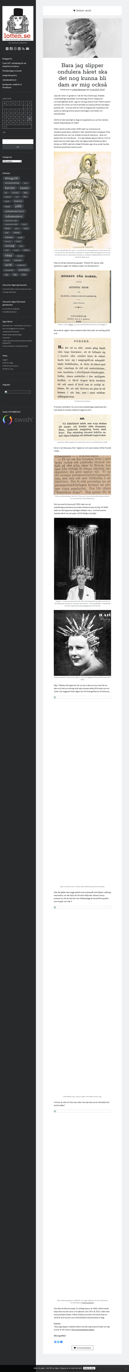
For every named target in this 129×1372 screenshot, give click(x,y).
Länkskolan (6, 338)
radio (7, 250)
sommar (17, 260)
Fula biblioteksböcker (10, 312)
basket (24, 188)
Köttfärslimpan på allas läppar (12, 335)
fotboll (7, 201)
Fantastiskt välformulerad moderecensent (17, 289)
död (25, 192)
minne (16, 232)
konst (24, 224)
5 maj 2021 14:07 (97, 89)
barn (25, 183)
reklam (26, 250)
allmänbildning (12, 183)
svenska (23, 269)
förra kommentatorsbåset (83, 1329)
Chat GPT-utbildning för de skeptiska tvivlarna (14, 64)
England (7, 197)
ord (21, 246)
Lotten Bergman (79, 89)
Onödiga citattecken (9, 292)
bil (6, 193)
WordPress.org (8, 369)
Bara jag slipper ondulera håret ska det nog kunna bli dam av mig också (82, 38)
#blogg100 (11, 178)
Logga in (5, 360)
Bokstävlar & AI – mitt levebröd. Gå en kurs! (17, 326)
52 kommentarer (84, 1348)
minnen (9, 237)
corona (15, 192)
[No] (126, 1368)
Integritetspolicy (9, 75)
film (25, 197)
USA (24, 274)
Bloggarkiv (7, 58)
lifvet (17, 228)
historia (18, 201)
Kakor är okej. (89, 1368)
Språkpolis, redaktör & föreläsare (12, 86)
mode (20, 237)
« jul (4, 132)
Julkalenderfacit (9, 80)
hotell (7, 206)
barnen (10, 188)
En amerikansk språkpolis (11, 309)
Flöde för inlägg (8, 363)
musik (18, 241)
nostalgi (9, 245)
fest (17, 197)
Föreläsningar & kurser (12, 70)
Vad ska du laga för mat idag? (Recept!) (15, 346)
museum (8, 241)
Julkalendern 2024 (11, 224)
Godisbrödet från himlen (11, 332)
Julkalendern (13, 216)
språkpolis (21, 265)
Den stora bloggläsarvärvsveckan (14, 329)
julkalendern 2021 (11, 220)
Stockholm (9, 270)
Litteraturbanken (87, 1303)
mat (6, 232)
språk (8, 264)
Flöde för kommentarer (11, 366)
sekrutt (19, 256)
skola (7, 260)
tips (6, 275)
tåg (15, 274)
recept (16, 250)
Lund (26, 228)
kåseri (7, 228)
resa (8, 255)
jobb (18, 206)
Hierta (71, 325)
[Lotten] (17, 40)
